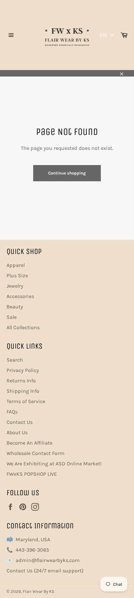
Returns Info (21, 380)
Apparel (16, 265)
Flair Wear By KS (38, 591)
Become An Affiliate (29, 443)
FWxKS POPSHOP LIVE (32, 474)
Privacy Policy (23, 370)
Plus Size (17, 275)
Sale (12, 317)
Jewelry (15, 286)
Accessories (20, 296)
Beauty (15, 307)
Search (15, 360)
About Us (17, 432)
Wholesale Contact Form (35, 453)
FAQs (12, 412)
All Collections (23, 327)
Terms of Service (26, 401)
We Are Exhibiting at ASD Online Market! (54, 463)
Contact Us (20, 422)
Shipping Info (23, 391)
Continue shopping (67, 173)
